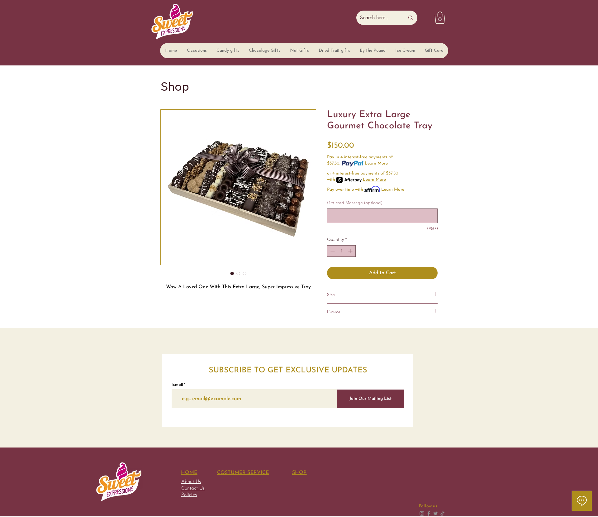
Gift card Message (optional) (354, 202)
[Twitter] (436, 513)
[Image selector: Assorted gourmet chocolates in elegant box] (238, 273)
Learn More (376, 163)
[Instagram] (422, 513)
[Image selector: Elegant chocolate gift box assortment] (232, 273)
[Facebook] (429, 513)
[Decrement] (332, 251)
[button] (196, 50)
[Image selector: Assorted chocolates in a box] (244, 273)
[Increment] (351, 251)
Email (177, 385)
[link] (440, 18)
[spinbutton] (341, 251)
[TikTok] (442, 513)
